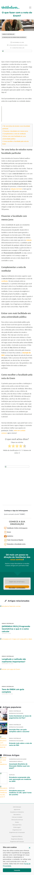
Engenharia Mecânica (17, 839)
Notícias (12, 774)
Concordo (17, 870)
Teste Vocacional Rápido (15, 540)
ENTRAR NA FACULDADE (16, 713)
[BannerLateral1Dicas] (17, 484)
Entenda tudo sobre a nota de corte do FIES (20, 744)
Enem (9, 532)
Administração (17, 807)
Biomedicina (17, 814)
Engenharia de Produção (17, 841)
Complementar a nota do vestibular (14, 134)
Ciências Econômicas (17, 819)
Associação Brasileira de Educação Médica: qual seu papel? (19, 766)
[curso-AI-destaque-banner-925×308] (17, 55)
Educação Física (17, 824)
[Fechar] (29, 847)
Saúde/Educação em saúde (17, 759)
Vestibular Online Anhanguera (17, 528)
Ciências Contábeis (17, 817)
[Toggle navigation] (30, 7)
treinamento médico (15, 761)
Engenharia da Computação (17, 832)
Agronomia (17, 809)
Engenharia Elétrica (17, 836)
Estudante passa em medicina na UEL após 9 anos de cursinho (20, 792)
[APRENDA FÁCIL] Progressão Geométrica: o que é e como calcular (16, 629)
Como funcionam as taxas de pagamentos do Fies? (20, 717)
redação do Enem (16, 189)
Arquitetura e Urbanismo (17, 812)
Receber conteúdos (17, 587)
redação (29, 240)
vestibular (4, 281)
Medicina (10, 536)
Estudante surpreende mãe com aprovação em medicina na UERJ (20, 779)
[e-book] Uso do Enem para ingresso (14, 37)
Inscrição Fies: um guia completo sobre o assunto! (19, 730)
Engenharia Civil (17, 830)
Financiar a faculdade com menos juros (15, 131)
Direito (17, 822)
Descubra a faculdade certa (16, 544)
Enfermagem (17, 827)
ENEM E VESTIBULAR (8, 34)
